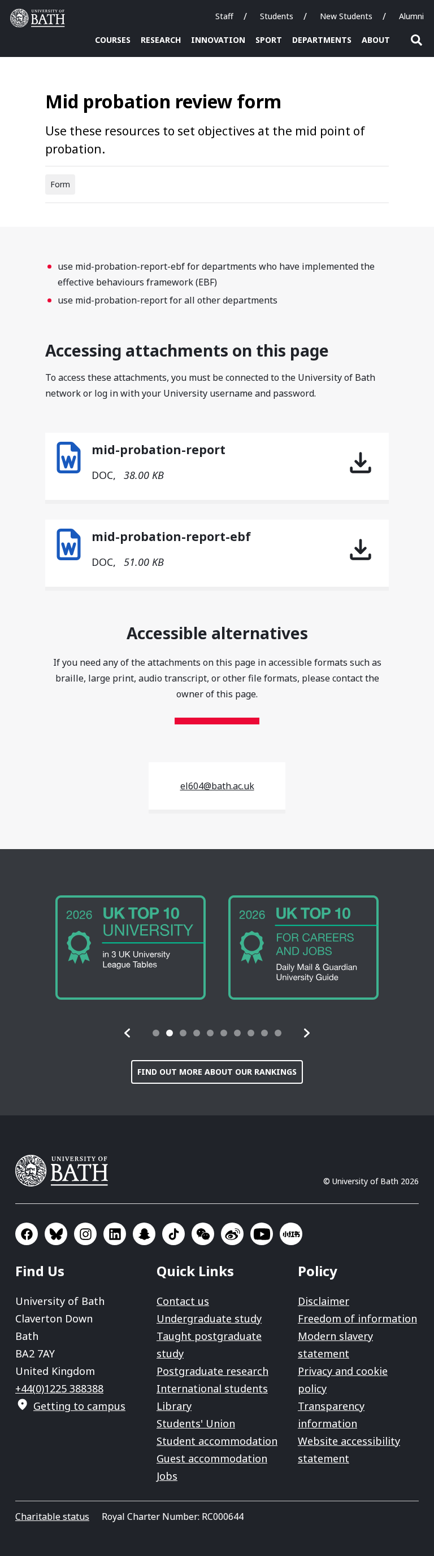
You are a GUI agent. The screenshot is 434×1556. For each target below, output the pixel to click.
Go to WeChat (203, 1234)
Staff (224, 16)
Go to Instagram (85, 1234)
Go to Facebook (26, 1234)
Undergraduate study (209, 1318)
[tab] (156, 1033)
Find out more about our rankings (217, 1071)
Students (276, 16)
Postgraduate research (212, 1371)
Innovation (218, 39)
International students (212, 1388)
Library (174, 1406)
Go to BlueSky (56, 1234)
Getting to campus (79, 1406)
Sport (268, 39)
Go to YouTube (261, 1234)
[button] (127, 1033)
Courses (113, 39)
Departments (321, 39)
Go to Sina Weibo (232, 1234)
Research (161, 39)
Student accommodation (217, 1441)
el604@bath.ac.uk (217, 786)
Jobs (167, 1476)
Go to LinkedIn (114, 1234)
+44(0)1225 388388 (59, 1388)
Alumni (411, 16)
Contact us (183, 1301)
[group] (130, 947)
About (376, 39)
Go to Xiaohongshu (291, 1234)
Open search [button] (416, 40)
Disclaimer (323, 1301)
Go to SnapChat (144, 1234)
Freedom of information (357, 1318)
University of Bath (40, 18)
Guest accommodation (212, 1458)
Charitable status (52, 1516)
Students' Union (196, 1423)
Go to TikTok (173, 1234)
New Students (346, 16)
